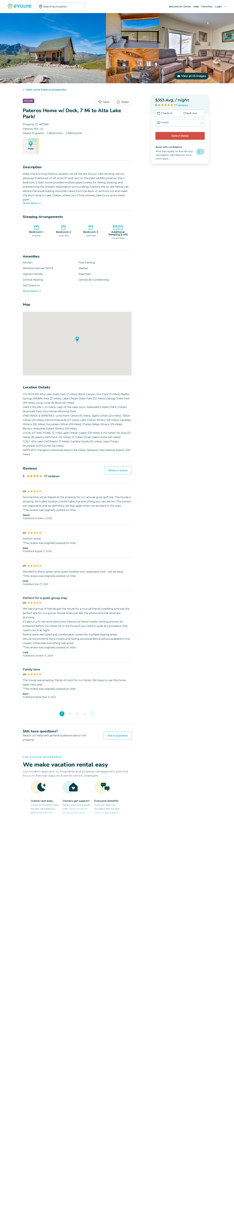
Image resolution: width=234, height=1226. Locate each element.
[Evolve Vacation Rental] (20, 7)
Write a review (118, 470)
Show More (30, 203)
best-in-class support (106, 812)
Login (218, 6)
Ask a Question (118, 735)
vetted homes (44, 812)
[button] (180, 122)
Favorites (207, 6)
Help (196, 6)
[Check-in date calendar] (158, 113)
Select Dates (180, 135)
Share (125, 101)
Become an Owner (180, 6)
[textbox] (61, 7)
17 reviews (181, 105)
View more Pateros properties (46, 89)
